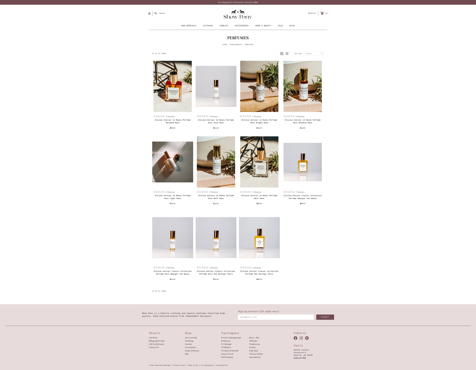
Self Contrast (227, 357)
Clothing (208, 26)
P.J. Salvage (226, 344)
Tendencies (254, 344)
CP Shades (226, 347)
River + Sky (254, 337)
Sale (280, 26)
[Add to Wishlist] (175, 108)
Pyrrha (252, 347)
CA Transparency (207, 365)
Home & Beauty (263, 26)
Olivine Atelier (256, 354)
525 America (255, 357)
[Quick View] (169, 108)
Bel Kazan (225, 341)
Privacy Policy (179, 365)
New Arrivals (188, 26)
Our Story (153, 337)
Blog (292, 26)
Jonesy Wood (227, 354)
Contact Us (154, 347)
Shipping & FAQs (156, 341)
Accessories (242, 26)
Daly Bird (253, 351)
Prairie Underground (231, 337)
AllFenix (253, 341)
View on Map (300, 358)
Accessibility (222, 365)
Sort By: (298, 54)
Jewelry (224, 26)
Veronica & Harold (229, 351)
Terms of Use (193, 365)
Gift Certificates (156, 344)
